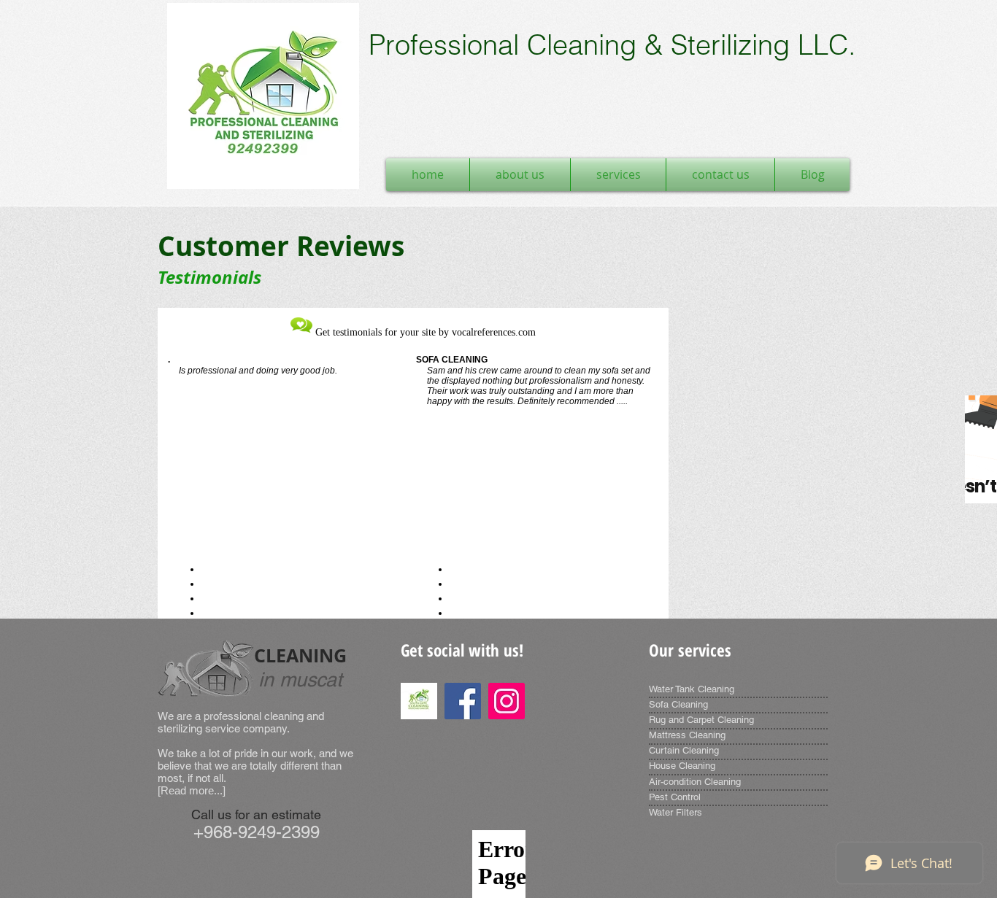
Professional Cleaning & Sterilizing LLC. (612, 45)
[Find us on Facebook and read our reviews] (419, 701)
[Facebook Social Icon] (462, 701)
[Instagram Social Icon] (506, 701)
